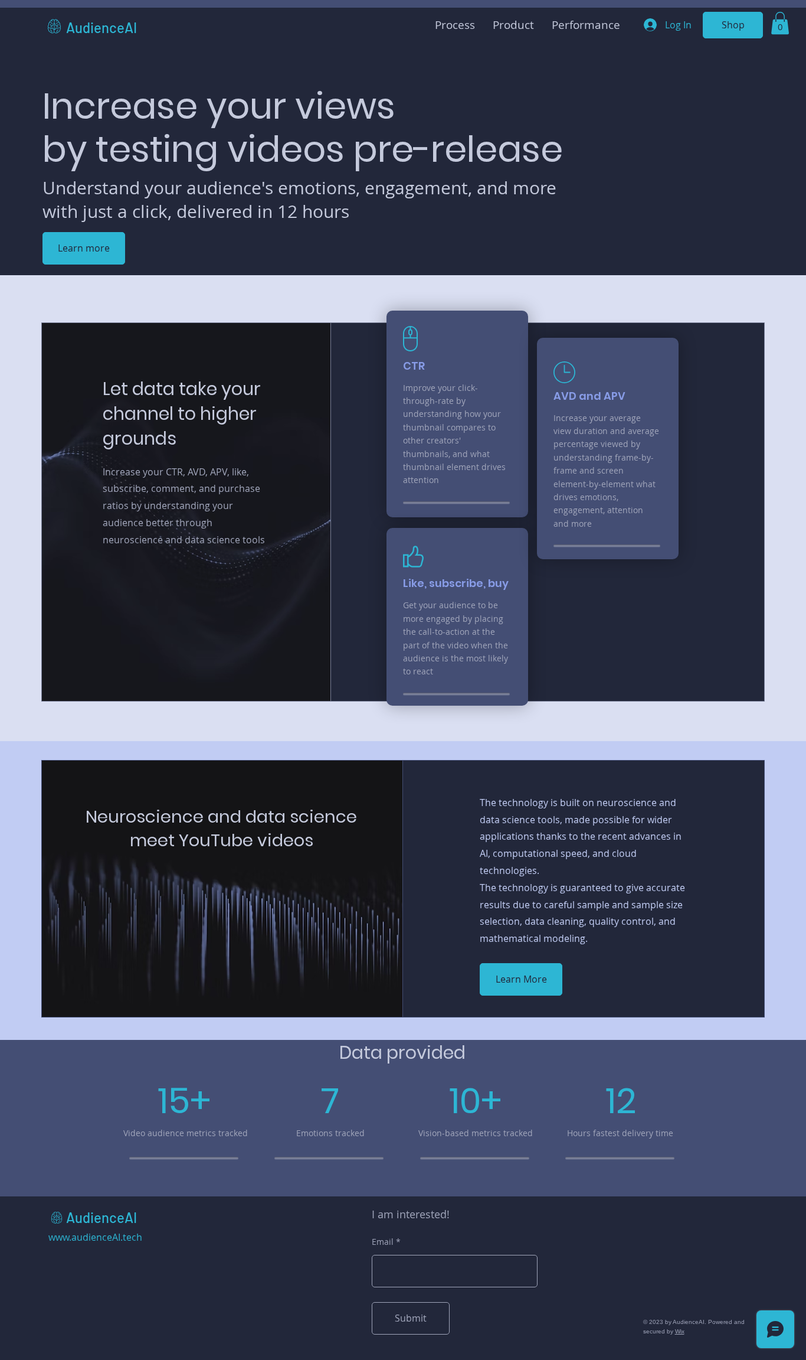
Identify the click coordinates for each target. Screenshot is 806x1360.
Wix (679, 1331)
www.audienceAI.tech (95, 1237)
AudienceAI (101, 27)
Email (383, 1242)
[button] (780, 23)
